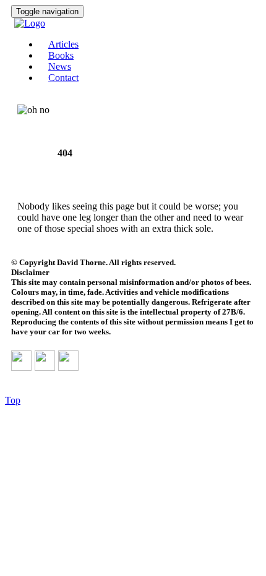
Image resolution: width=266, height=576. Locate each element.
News (59, 66)
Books (61, 55)
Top (12, 400)
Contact (63, 77)
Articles (63, 44)
